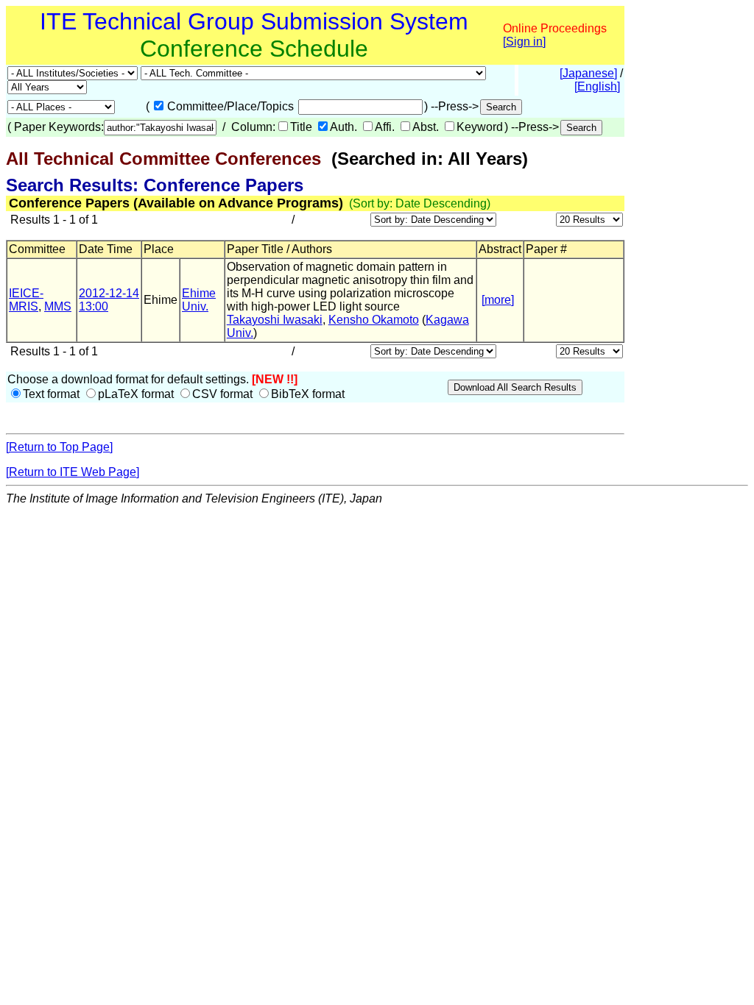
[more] (498, 300)
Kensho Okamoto (373, 319)
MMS (57, 306)
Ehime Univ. (199, 300)
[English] (597, 86)
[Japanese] (588, 73)
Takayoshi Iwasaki (275, 319)
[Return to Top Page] (59, 447)
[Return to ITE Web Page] (72, 472)
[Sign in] (524, 41)
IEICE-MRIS (26, 300)
